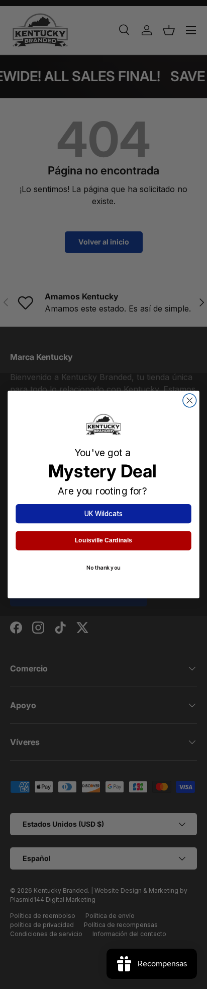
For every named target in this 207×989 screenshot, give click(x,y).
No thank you (103, 567)
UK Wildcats (103, 514)
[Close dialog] (189, 400)
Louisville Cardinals (103, 540)
